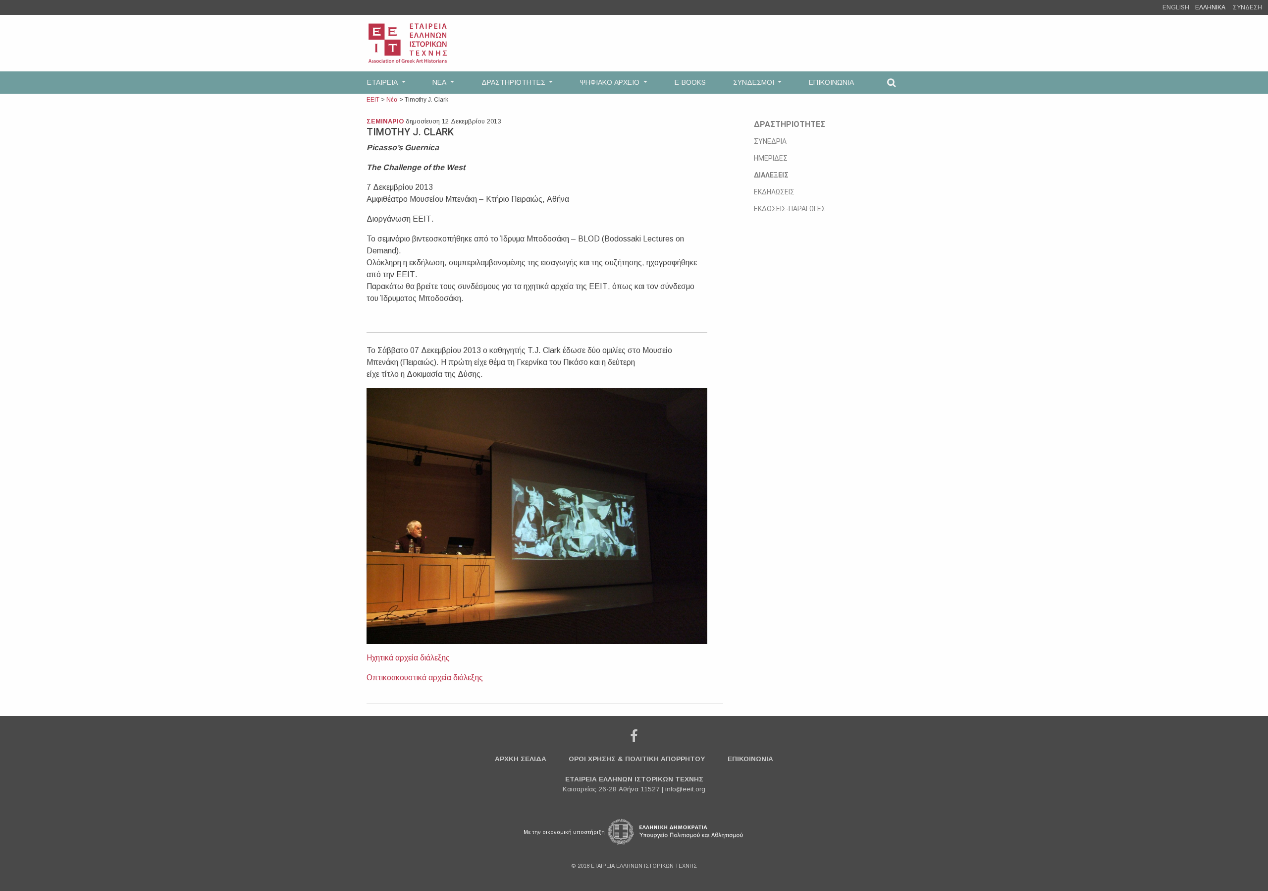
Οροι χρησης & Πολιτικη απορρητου (637, 759)
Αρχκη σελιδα (520, 759)
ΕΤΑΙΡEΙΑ (383, 82)
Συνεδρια (770, 141)
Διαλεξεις (771, 175)
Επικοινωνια (750, 759)
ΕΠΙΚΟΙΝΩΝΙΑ (831, 82)
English (1175, 7)
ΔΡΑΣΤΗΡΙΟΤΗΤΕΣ (514, 82)
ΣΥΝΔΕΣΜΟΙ (754, 82)
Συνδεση (1247, 7)
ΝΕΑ (440, 82)
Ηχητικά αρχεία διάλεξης (409, 657)
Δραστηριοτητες (789, 124)
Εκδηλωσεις (774, 192)
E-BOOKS (690, 82)
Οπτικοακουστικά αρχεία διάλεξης (425, 677)
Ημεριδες (771, 158)
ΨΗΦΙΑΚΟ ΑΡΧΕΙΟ (610, 82)
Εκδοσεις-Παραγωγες (790, 209)
